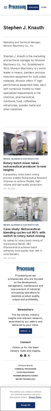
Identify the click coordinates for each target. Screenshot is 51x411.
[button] (5, 7)
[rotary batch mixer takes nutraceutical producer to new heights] (25, 143)
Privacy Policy (35, 397)
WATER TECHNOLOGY (25, 379)
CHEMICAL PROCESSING (25, 369)
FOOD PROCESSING (25, 372)
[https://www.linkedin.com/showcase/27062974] (25, 355)
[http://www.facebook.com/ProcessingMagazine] (21, 355)
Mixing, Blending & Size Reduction (21, 159)
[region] (25, 399)
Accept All (25, 405)
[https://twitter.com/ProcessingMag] (28, 355)
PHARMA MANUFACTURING (25, 376)
